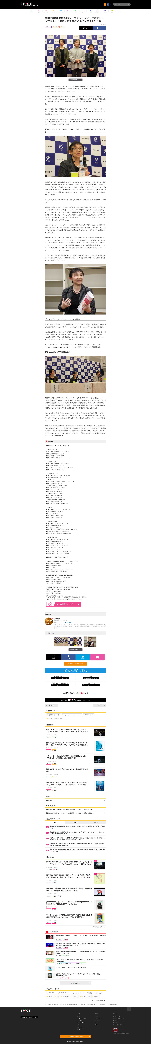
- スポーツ (79, 1027)
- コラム (97, 1022)
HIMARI (75, 996)
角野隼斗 (96, 996)
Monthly (96, 822)
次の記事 (99, 705)
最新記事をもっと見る (98, 927)
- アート (79, 1024)
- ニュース (97, 1016)
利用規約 (115, 1022)
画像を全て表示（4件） (76, 79)
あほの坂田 (66, 996)
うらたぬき (99, 993)
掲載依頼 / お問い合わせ (119, 1018)
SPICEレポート (89, 715)
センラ (50, 996)
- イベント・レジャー (82, 1018)
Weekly (75, 822)
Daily (55, 822)
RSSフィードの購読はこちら (76, 663)
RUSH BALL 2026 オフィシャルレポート (70, 993)
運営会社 (115, 1014)
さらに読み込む (75, 983)
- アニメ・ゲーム (81, 1022)
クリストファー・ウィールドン (72, 715)
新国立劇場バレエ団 (54, 715)
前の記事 (51, 705)
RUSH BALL (51, 993)
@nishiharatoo (68, 622)
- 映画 (78, 1029)
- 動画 (96, 1014)
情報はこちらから (67, 604)
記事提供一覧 (116, 1016)
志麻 (57, 996)
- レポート (97, 1020)
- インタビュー (98, 1018)
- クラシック (80, 1020)
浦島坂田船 (89, 993)
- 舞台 (78, 1016)
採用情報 (115, 1020)
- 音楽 (78, 1014)
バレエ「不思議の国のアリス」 (57, 718)
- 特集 (96, 1024)
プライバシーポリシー (118, 1024)
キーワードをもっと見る (97, 1000)
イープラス (48, 1004)
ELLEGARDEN (85, 996)
